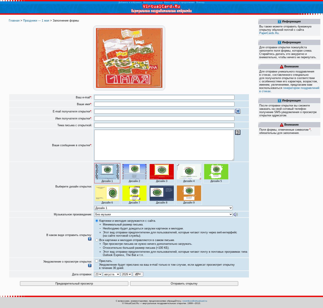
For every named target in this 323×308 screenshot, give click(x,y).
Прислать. (106, 261)
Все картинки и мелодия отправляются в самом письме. (137, 240)
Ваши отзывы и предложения (179, 2)
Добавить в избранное (130, 2)
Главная (14, 20)
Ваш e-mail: (84, 97)
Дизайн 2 (134, 181)
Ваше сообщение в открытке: (72, 145)
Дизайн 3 (161, 181)
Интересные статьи (152, 2)
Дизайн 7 (134, 202)
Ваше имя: (84, 104)
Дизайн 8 (161, 202)
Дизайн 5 (216, 181)
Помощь (200, 2)
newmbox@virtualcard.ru (194, 301)
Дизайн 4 (189, 181)
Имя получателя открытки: (73, 118)
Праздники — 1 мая (36, 20)
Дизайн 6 (107, 202)
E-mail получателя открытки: (72, 111)
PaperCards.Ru (269, 33)
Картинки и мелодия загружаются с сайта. (127, 220)
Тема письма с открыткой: (74, 125)
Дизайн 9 (189, 202)
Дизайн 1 (107, 181)
